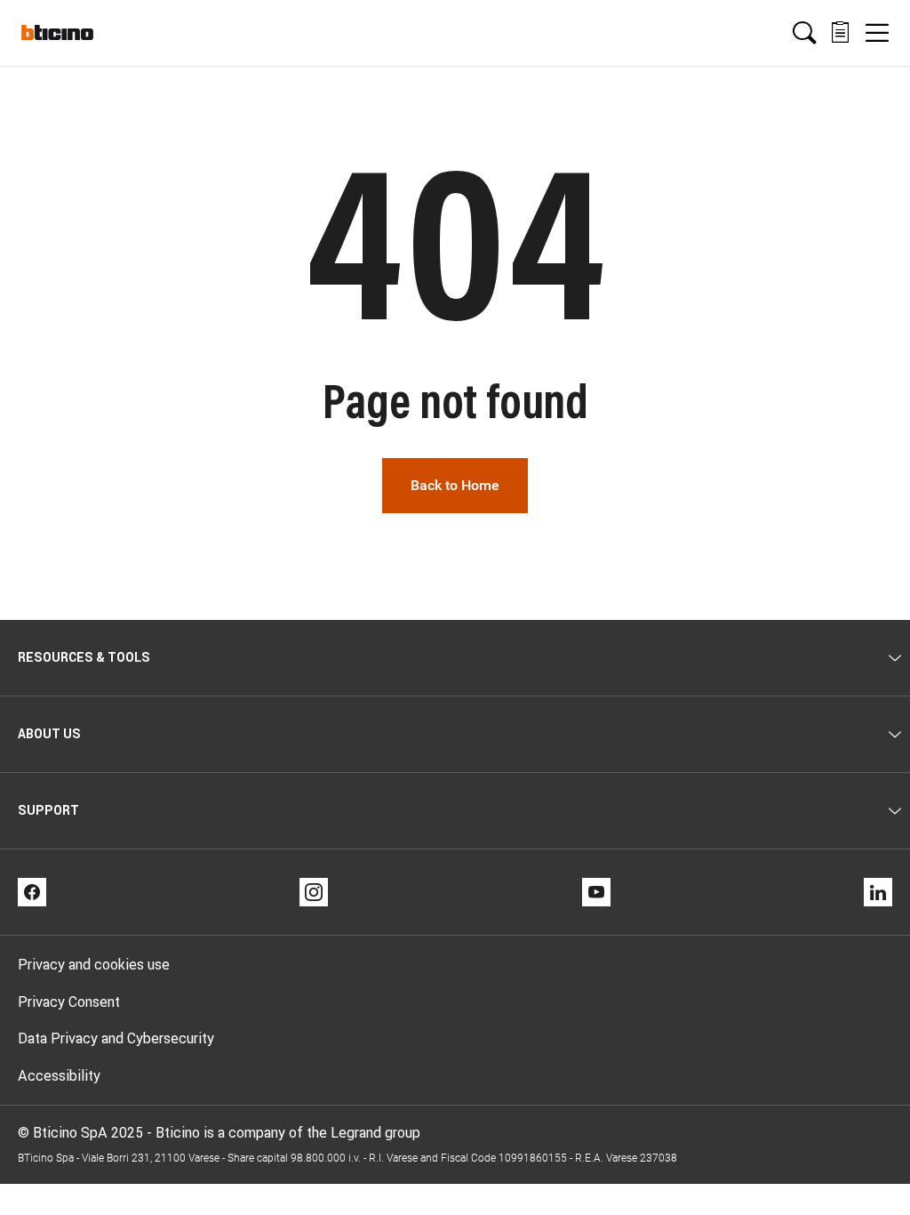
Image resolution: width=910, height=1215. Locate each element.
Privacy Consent (69, 1001)
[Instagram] (313, 892)
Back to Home (455, 485)
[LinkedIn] (878, 892)
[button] (804, 33)
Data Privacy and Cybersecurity (116, 1038)
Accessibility (59, 1075)
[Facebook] (32, 892)
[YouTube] (596, 892)
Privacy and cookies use (94, 964)
